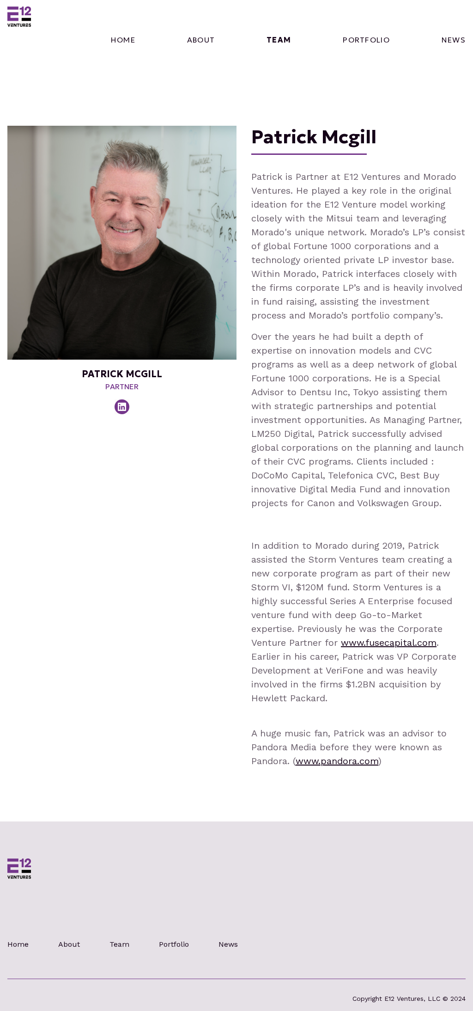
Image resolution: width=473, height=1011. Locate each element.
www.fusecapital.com (389, 642)
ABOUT (201, 39)
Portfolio (366, 39)
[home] (19, 39)
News (454, 39)
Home (123, 39)
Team (279, 39)
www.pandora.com (337, 760)
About (69, 944)
